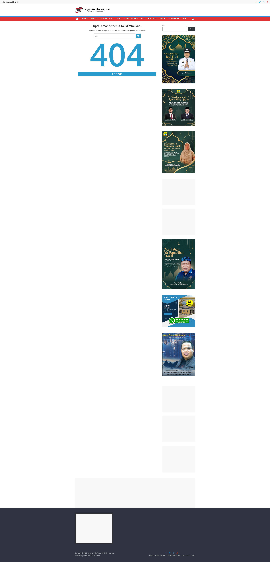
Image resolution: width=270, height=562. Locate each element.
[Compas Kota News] (77, 19)
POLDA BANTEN (173, 19)
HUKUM (118, 19)
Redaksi (163, 555)
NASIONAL (84, 19)
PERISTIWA (94, 19)
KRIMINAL (134, 19)
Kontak (193, 555)
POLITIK (126, 19)
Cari (163, 25)
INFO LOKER (152, 19)
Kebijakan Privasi (154, 555)
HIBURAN (162, 19)
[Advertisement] (178, 192)
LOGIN (184, 19)
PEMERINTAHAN (107, 19)
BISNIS (143, 19)
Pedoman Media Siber (173, 555)
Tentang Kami (185, 555)
